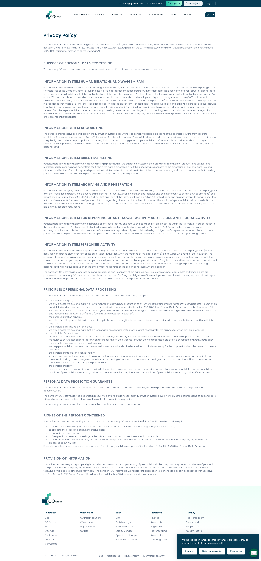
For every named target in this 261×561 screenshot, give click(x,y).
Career (173, 14)
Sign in (210, 3)
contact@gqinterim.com (132, 3)
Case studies (156, 14)
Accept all (189, 551)
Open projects (193, 3)
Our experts (174, 3)
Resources (136, 14)
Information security (153, 555)
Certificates (113, 555)
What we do (80, 14)
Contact (187, 14)
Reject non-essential (212, 551)
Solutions (99, 14)
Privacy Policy (131, 555)
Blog (101, 555)
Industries (117, 14)
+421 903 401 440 (155, 3)
